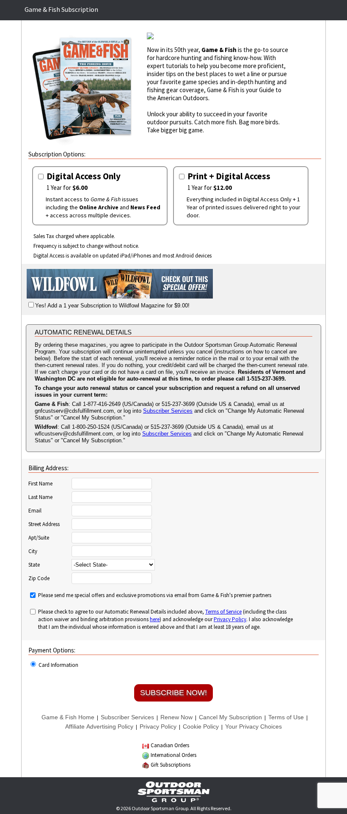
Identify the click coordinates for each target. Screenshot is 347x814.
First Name (40, 484)
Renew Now (176, 717)
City (32, 551)
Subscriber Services (168, 411)
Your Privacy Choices (253, 726)
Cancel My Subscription (230, 717)
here (155, 619)
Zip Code (39, 578)
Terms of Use (286, 717)
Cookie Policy (201, 726)
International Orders (173, 755)
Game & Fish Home (67, 717)
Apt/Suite (38, 538)
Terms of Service (223, 611)
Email (34, 511)
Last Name (40, 497)
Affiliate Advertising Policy (99, 726)
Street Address (44, 524)
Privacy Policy (230, 619)
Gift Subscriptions (170, 764)
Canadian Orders (170, 745)
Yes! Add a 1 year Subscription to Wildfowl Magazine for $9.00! (112, 305)
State (34, 565)
